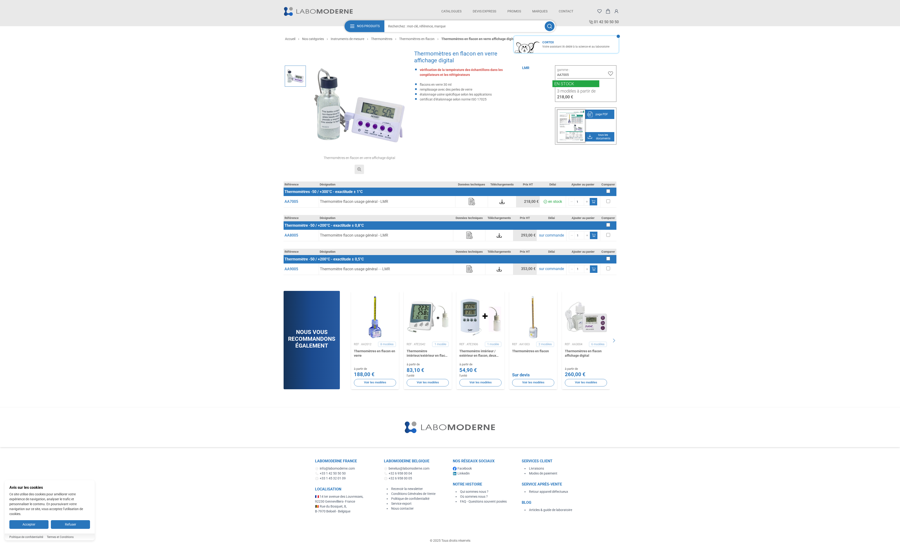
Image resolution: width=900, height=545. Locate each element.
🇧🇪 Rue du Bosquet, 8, (331, 506)
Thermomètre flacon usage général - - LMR (355, 269)
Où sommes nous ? (474, 496)
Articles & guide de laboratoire (550, 510)
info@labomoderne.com (337, 468)
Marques (540, 11)
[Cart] (608, 11)
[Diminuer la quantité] (571, 201)
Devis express (484, 11)
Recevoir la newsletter (407, 489)
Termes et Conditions (60, 537)
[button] (359, 105)
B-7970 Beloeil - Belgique (332, 511)
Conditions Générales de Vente (413, 494)
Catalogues (451, 11)
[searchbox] (464, 26)
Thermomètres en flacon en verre (374, 353)
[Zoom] (359, 169)
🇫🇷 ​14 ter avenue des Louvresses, (339, 496)
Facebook (465, 468)
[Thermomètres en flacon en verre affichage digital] (295, 76)
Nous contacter (402, 508)
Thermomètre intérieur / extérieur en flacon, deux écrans (477, 353)
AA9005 (291, 269)
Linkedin (464, 473)
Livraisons (536, 468)
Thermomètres (381, 39)
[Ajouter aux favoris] (610, 73)
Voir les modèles (375, 382)
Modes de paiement (543, 473)
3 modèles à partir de (576, 91)
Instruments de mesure (347, 39)
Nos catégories (313, 39)
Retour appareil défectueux (548, 491)
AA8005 (291, 235)
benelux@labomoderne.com (409, 468)
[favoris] (599, 11)
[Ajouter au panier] (593, 201)
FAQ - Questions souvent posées (483, 501)
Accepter (28, 524)
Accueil (290, 39)
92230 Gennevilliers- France (335, 501)
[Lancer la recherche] (549, 26)
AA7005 (291, 201)
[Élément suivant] (614, 340)
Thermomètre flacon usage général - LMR (354, 201)
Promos (514, 11)
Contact (566, 11)
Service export (401, 503)
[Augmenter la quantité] (586, 201)
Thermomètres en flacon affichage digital (583, 353)
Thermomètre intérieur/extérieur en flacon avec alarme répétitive (428, 353)
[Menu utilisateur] (616, 11)
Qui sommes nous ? (474, 491)
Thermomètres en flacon (417, 39)
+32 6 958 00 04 (400, 473)
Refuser (70, 524)
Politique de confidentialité (410, 499)
